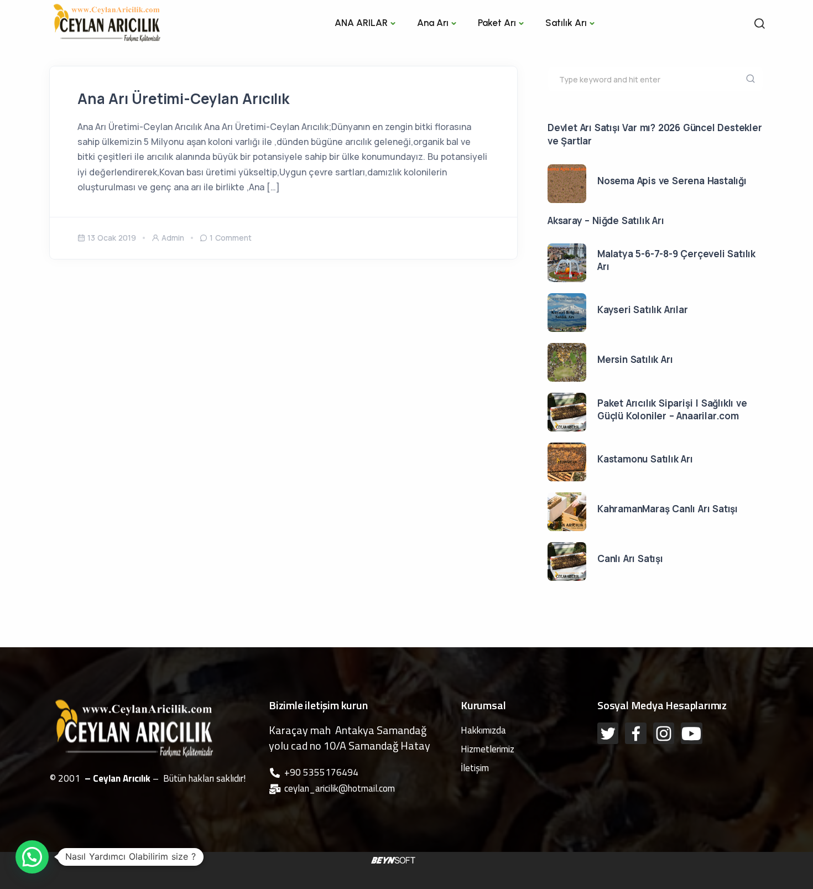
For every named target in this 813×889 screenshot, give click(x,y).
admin (172, 237)
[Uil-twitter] (607, 733)
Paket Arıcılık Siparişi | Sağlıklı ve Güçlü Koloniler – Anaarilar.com (672, 410)
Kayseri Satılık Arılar (642, 309)
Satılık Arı (566, 22)
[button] (32, 857)
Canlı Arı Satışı (630, 558)
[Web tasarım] (393, 859)
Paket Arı (497, 22)
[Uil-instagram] (663, 733)
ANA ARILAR (361, 22)
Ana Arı (433, 22)
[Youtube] (691, 733)
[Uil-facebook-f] (635, 733)
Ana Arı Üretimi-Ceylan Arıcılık (183, 98)
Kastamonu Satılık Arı (645, 459)
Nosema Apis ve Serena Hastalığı (672, 180)
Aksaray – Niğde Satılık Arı (606, 220)
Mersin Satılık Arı (635, 359)
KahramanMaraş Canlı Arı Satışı (667, 508)
